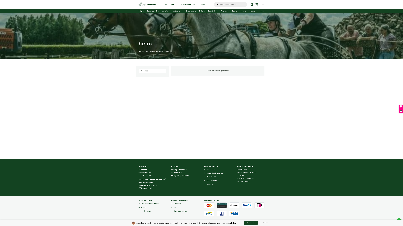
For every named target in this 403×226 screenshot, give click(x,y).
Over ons (177, 204)
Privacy (144, 207)
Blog (175, 207)
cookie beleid (231, 223)
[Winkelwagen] (257, 4)
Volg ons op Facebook (181, 176)
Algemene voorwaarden (150, 204)
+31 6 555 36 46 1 (177, 173)
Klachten (210, 184)
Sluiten (265, 223)
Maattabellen (212, 180)
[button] (266, 4)
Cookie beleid (146, 211)
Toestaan (250, 223)
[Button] (252, 4)
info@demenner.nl (180, 170)
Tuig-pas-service (180, 211)
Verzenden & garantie (215, 173)
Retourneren (211, 177)
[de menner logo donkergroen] (147, 4)
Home (141, 51)
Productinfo (211, 169)
